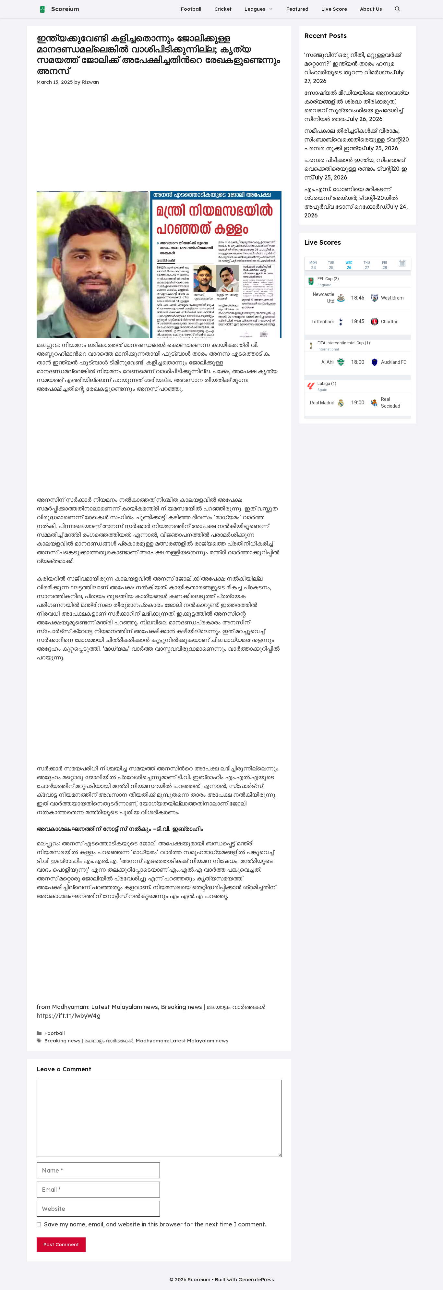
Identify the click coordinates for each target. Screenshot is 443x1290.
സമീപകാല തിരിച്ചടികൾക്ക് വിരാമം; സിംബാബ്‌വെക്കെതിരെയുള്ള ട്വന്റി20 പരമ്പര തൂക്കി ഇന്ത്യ (356, 139)
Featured (297, 9)
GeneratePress (256, 1279)
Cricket (223, 9)
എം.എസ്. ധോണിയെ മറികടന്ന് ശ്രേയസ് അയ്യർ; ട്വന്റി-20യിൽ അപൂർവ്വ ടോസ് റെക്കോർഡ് (351, 197)
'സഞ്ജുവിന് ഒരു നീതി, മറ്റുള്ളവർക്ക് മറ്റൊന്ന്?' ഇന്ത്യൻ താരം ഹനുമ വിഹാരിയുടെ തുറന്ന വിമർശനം (352, 63)
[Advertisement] (159, 143)
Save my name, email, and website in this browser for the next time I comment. (155, 1224)
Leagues (255, 9)
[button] (397, 9)
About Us (371, 9)
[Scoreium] (42, 9)
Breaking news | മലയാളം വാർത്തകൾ (88, 1041)
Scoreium (65, 9)
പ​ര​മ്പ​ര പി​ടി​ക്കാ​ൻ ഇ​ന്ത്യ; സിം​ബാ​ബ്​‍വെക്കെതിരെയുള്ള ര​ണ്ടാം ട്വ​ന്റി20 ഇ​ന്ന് (355, 168)
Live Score (334, 9)
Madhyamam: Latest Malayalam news (182, 1041)
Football (191, 9)
